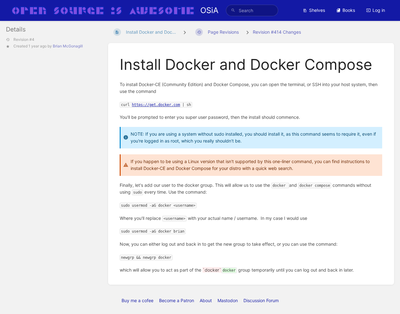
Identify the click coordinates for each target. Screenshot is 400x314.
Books (348, 10)
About (206, 300)
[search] (252, 10)
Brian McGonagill (68, 46)
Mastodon (228, 300)
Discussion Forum (261, 300)
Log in (378, 10)
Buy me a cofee (137, 300)
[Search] (233, 10)
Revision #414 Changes (277, 32)
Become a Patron (176, 300)
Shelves (317, 10)
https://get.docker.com (156, 105)
